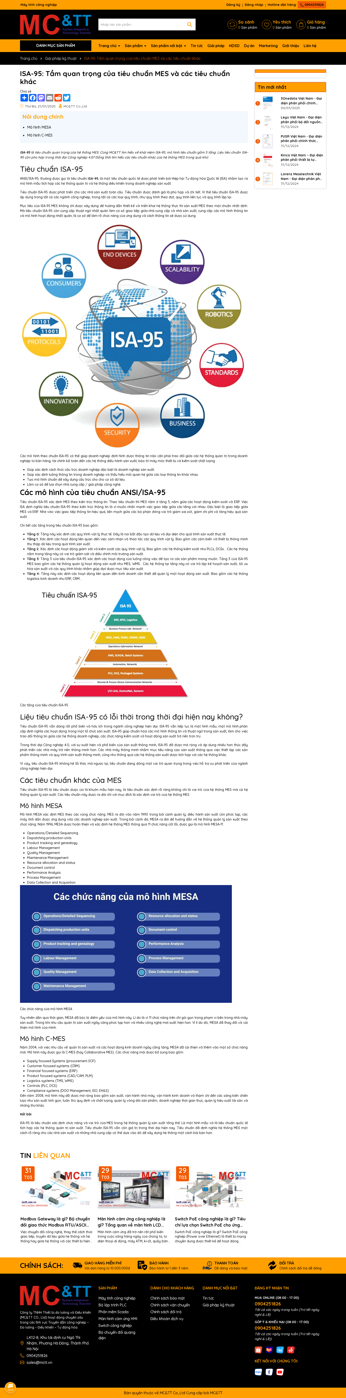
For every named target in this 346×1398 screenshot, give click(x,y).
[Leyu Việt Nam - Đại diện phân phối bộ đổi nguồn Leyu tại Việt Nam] (267, 122)
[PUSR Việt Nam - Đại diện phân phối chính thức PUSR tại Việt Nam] (267, 141)
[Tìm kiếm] (189, 24)
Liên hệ (310, 45)
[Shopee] (258, 1349)
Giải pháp (216, 45)
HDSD (234, 45)
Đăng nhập (254, 5)
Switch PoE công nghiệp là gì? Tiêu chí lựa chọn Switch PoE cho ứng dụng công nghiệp (210, 1222)
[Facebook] (269, 1372)
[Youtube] (280, 1372)
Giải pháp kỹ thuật (219, 1305)
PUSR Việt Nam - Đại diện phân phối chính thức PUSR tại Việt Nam (301, 138)
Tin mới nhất (272, 87)
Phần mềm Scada (113, 1311)
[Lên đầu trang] (336, 1355)
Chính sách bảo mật (167, 1298)
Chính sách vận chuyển (170, 1305)
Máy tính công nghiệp (117, 1298)
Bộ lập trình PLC (112, 1305)
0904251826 (314, 5)
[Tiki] (280, 1349)
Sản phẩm (134, 45)
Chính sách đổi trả (165, 1311)
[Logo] (55, 24)
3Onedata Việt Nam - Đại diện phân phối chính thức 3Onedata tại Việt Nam (301, 101)
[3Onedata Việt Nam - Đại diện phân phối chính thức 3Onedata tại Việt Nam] (267, 103)
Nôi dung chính (43, 116)
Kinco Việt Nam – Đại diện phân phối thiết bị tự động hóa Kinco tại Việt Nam (302, 157)
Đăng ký (233, 5)
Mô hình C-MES (39, 135)
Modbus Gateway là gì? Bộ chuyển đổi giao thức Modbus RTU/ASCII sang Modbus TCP (55, 1222)
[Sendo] (291, 1349)
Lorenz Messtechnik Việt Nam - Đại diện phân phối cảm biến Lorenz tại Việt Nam (302, 176)
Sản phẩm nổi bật (167, 45)
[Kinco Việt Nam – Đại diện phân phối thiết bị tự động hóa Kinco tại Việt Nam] (267, 160)
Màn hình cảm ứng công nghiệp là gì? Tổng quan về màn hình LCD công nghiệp (131, 1222)
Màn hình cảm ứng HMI (117, 1318)
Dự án (249, 45)
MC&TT (216, 1392)
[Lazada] (269, 1349)
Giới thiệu (290, 45)
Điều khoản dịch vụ (166, 1318)
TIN (45, 1155)
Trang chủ (107, 45)
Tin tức (197, 45)
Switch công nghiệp (115, 1325)
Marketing (268, 45)
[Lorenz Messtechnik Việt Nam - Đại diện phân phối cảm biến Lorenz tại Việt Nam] (267, 179)
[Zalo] (258, 1372)
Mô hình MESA (39, 127)
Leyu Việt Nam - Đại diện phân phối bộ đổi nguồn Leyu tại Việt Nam (301, 119)
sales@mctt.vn (39, 1362)
